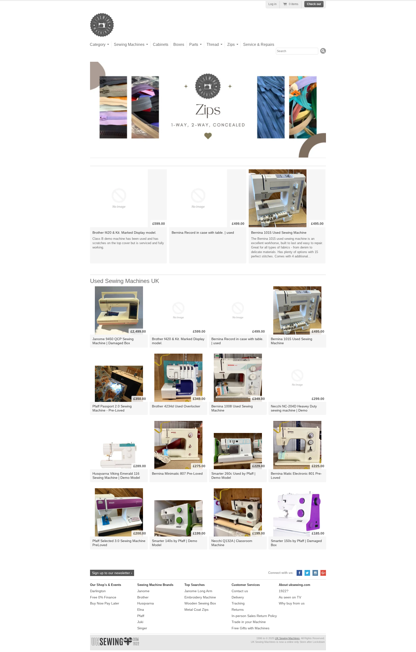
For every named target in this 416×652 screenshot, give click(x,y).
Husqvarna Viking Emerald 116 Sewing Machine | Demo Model (116, 476)
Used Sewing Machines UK (124, 281)
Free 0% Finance (103, 597)
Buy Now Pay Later (104, 603)
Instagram (315, 573)
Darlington (98, 591)
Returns (238, 609)
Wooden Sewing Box (200, 603)
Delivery (238, 597)
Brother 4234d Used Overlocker (176, 406)
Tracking (238, 603)
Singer (142, 628)
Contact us (240, 591)
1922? (283, 591)
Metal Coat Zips (196, 609)
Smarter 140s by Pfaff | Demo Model (174, 543)
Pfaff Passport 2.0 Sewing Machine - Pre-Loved (112, 408)
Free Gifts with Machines (250, 628)
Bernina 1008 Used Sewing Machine (232, 408)
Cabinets (160, 44)
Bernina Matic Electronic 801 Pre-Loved (296, 476)
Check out (314, 4)
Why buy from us (292, 603)
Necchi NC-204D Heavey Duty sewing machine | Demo (294, 408)
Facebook (299, 573)
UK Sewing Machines (287, 638)
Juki (140, 622)
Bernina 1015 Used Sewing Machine (278, 232)
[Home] (102, 32)
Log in (272, 4)
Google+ (323, 573)
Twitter (307, 573)
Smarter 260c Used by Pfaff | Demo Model (233, 476)
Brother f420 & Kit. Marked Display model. (124, 232)
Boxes (178, 44)
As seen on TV (290, 597)
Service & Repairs (258, 44)
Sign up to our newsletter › (112, 573)
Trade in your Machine (249, 622)
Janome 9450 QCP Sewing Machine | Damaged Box (113, 341)
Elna (140, 609)
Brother (143, 597)
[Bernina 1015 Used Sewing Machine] (277, 198)
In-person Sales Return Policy (254, 616)
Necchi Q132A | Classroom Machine (231, 543)
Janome (143, 591)
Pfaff (140, 616)
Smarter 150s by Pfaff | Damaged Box (296, 543)
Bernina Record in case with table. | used (203, 232)
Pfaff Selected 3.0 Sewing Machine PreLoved (118, 543)
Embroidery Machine (200, 597)
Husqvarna (145, 603)
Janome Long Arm (198, 591)
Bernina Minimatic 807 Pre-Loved (177, 473)
